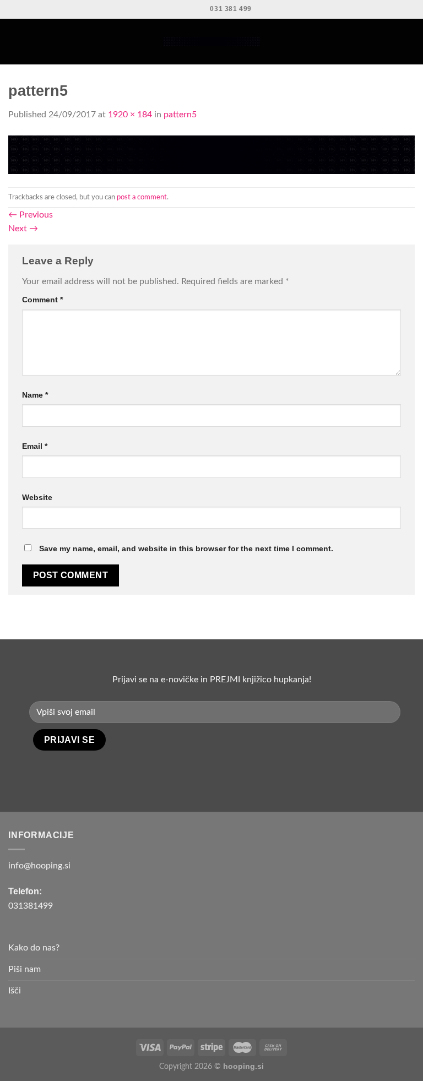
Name (35, 394)
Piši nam (24, 969)
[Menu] (14, 41)
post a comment (142, 197)
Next (23, 228)
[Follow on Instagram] (211, 773)
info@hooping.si (39, 865)
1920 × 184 (130, 114)
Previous (30, 214)
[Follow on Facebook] (195, 773)
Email (34, 446)
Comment (42, 299)
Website (37, 497)
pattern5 (180, 114)
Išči (14, 990)
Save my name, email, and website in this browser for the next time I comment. (186, 548)
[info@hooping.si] (177, 9)
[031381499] (196, 9)
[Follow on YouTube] (227, 773)
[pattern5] (211, 154)
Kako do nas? (33, 947)
